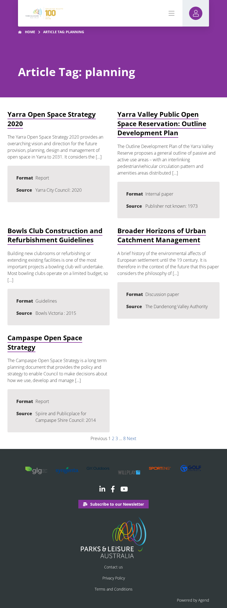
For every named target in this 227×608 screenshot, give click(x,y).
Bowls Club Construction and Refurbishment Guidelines (54, 235)
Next (131, 438)
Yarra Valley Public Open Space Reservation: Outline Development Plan (161, 123)
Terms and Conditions (114, 589)
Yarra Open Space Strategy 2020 (51, 119)
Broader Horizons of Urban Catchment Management (161, 235)
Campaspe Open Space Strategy (44, 342)
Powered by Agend (193, 600)
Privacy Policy (113, 578)
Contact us (113, 567)
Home (30, 32)
